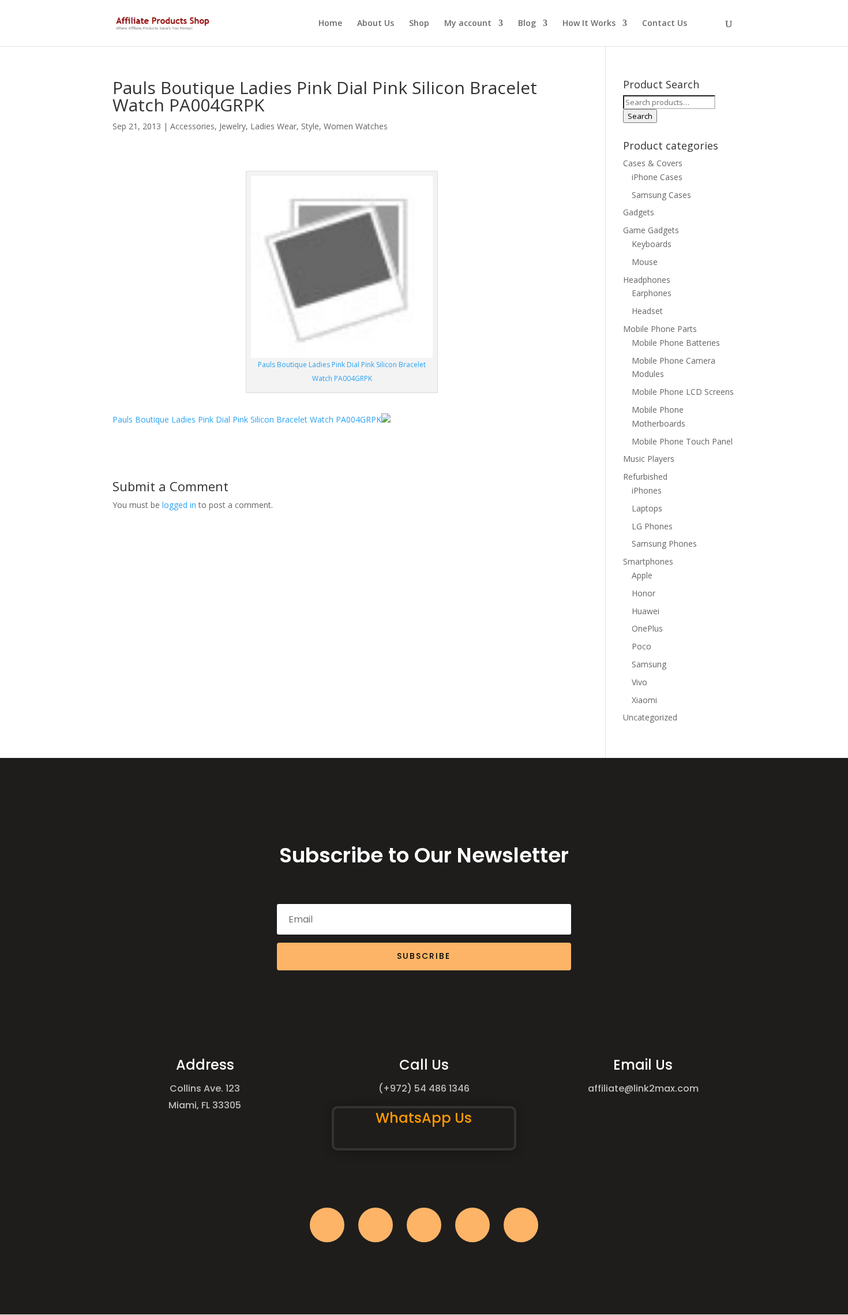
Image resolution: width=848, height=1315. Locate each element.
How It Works (589, 23)
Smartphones (648, 561)
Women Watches (356, 126)
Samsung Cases (661, 194)
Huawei (645, 611)
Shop (419, 23)
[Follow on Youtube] (472, 1225)
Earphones (651, 292)
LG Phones (652, 526)
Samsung (649, 664)
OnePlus (647, 628)
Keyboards (651, 243)
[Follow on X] (375, 1225)
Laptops (647, 508)
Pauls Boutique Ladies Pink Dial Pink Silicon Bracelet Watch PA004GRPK (246, 419)
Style (310, 126)
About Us (375, 23)
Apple (642, 575)
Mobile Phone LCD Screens (683, 391)
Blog (527, 23)
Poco (641, 646)
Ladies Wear (273, 126)
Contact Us (664, 23)
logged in (179, 504)
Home (330, 23)
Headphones (646, 279)
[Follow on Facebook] (327, 1225)
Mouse (645, 261)
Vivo (639, 682)
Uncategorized (650, 717)
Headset (647, 310)
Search (640, 116)
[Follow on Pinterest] (521, 1225)
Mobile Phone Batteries (676, 342)
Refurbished (645, 476)
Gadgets (638, 212)
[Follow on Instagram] (424, 1225)
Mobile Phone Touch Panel (682, 441)
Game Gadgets (651, 230)
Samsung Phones (664, 543)
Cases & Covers (652, 163)
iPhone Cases (657, 176)
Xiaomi (644, 699)
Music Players (648, 458)
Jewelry (232, 126)
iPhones (647, 490)
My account (467, 23)
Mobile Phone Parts (660, 328)
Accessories (192, 126)
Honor (643, 593)
